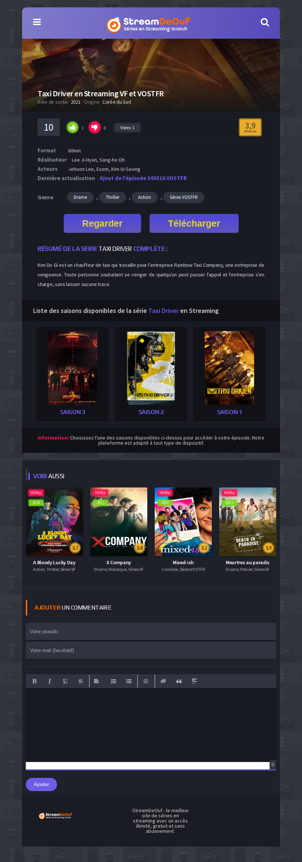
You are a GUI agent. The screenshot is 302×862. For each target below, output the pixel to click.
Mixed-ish (183, 562)
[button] (34, 681)
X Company (118, 562)
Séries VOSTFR (184, 197)
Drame (80, 197)
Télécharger (194, 223)
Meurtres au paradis (248, 562)
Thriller (112, 197)
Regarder (102, 223)
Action (144, 197)
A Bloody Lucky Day (54, 562)
